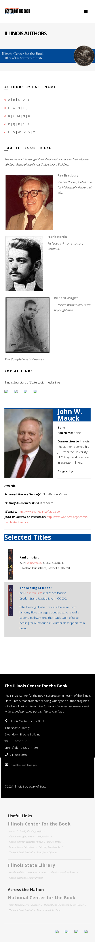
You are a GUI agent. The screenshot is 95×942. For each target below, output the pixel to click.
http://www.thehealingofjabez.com (40, 511)
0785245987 (34, 563)
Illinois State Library (31, 865)
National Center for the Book (41, 898)
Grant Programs (37, 872)
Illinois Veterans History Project (26, 877)
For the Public (16, 872)
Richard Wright (66, 298)
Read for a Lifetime (47, 852)
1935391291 (34, 593)
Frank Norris (57, 237)
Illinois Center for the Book (39, 824)
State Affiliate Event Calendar (24, 904)
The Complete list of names (24, 359)
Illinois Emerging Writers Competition (29, 836)
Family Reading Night (30, 831)
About (12, 831)
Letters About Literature (21, 847)
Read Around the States (49, 910)
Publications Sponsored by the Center (64, 904)
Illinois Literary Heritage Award (26, 841)
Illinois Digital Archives (62, 872)
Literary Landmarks (49, 847)
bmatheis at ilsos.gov (24, 765)
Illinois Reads (54, 841)
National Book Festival (20, 852)
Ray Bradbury (67, 175)
